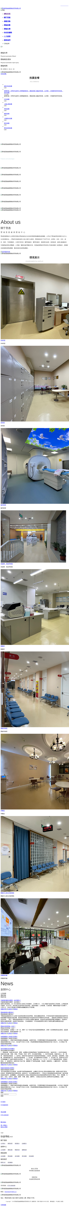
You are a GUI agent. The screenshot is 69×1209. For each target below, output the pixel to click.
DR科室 (3, 340)
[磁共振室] (34, 466)
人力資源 (7, 36)
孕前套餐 (6, 109)
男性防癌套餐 (8, 128)
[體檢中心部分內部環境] (34, 854)
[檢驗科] (34, 607)
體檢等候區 (4, 728)
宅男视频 (3, 1205)
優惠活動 (7, 21)
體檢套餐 (7, 25)
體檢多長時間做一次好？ (8, 1026)
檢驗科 (3, 646)
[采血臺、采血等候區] (34, 536)
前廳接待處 (4, 975)
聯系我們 (7, 40)
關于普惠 (7, 17)
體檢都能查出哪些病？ (7, 1012)
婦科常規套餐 (8, 86)
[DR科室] (34, 301)
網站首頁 (7, 14)
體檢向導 (7, 29)
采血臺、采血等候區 (7, 563)
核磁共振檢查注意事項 (7, 1068)
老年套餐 (6, 92)
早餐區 (3, 810)
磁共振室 (3, 505)
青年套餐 (6, 123)
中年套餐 (6, 99)
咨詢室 (3, 422)
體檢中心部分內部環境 (7, 893)
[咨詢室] (34, 384)
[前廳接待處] (34, 936)
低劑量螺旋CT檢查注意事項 (9, 1036)
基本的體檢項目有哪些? (8, 1048)
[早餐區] (34, 772)
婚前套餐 (6, 113)
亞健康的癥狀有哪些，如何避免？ (11, 1000)
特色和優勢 (8, 32)
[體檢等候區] (34, 689)
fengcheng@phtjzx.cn (10, 1191)
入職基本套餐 (8, 118)
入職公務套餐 (8, 104)
